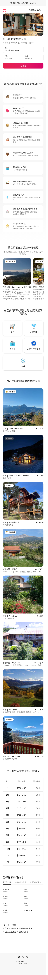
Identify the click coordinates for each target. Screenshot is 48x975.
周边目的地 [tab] (7, 882)
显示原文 (32, 3)
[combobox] (23, 50)
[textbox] (13, 58)
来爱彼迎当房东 (35, 10)
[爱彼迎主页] (4, 9)
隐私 (20, 964)
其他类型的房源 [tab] (20, 882)
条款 (25, 964)
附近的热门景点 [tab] (35, 882)
